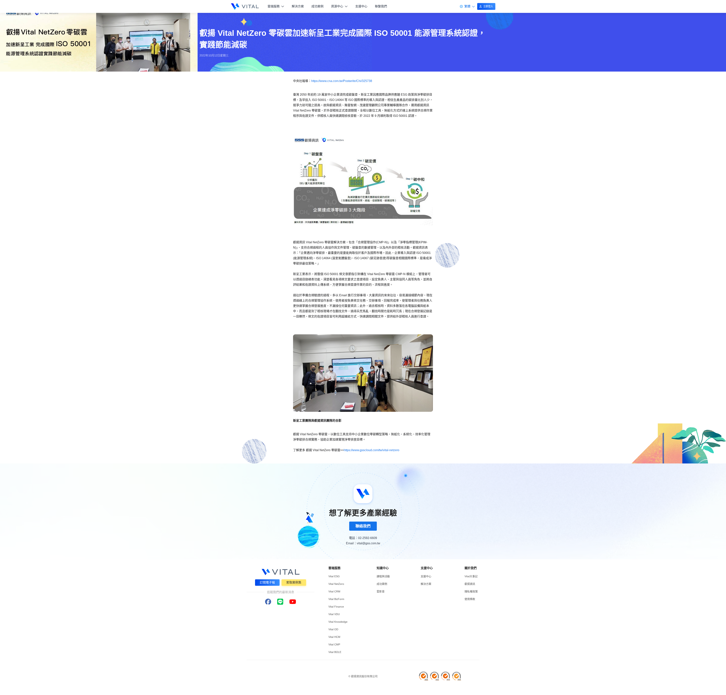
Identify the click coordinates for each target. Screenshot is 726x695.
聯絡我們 (363, 526)
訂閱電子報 (267, 582)
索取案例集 (293, 582)
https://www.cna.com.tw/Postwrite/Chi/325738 (341, 81)
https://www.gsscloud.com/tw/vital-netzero (371, 450)
